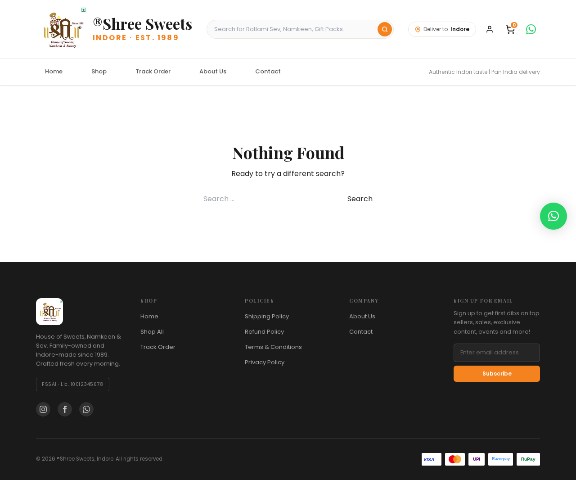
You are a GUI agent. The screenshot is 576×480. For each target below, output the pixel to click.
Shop (99, 71)
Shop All (152, 331)
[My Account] (490, 29)
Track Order (153, 71)
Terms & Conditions (273, 347)
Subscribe (497, 373)
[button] (553, 216)
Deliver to (446, 29)
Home (54, 71)
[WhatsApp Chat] (531, 29)
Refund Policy (264, 331)
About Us (212, 71)
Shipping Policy (267, 316)
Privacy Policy (264, 362)
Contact (268, 71)
